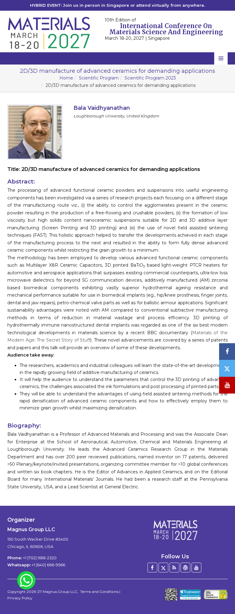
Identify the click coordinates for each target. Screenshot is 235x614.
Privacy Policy (19, 598)
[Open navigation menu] (221, 58)
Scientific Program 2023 (150, 78)
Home (66, 78)
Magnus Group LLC (60, 591)
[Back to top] (221, 592)
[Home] (175, 530)
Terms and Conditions (99, 591)
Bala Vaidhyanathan (101, 108)
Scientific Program (99, 78)
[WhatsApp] (26, 580)
